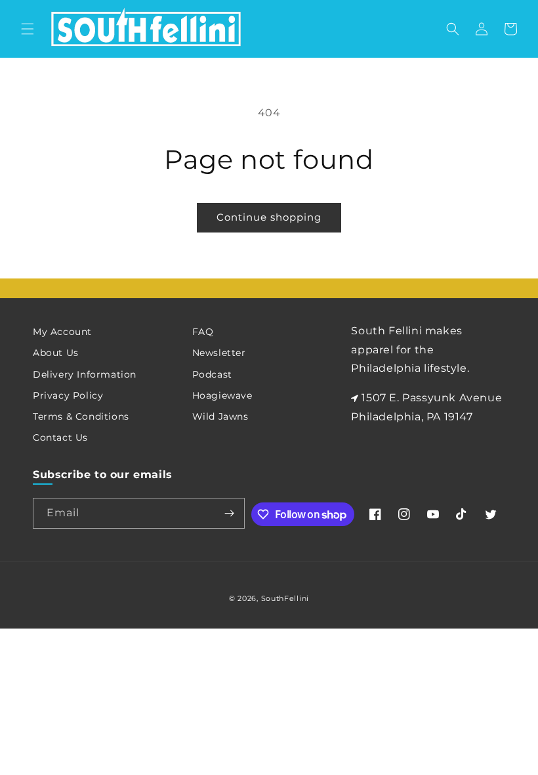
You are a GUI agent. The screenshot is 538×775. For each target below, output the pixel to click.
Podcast (212, 374)
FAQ (203, 332)
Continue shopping (269, 217)
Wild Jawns (220, 416)
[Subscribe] (229, 513)
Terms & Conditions (81, 416)
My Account (62, 332)
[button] (27, 28)
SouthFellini (285, 598)
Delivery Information (84, 374)
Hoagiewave (222, 395)
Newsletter (219, 353)
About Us (56, 353)
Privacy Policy (68, 395)
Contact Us (60, 437)
